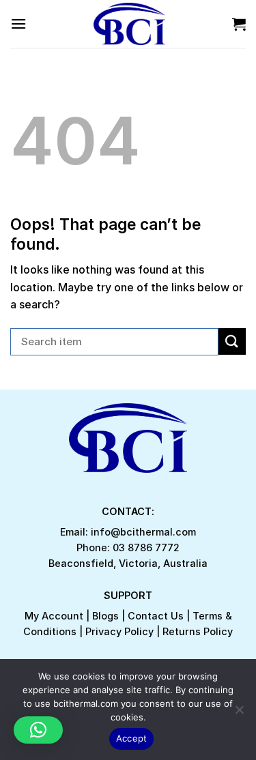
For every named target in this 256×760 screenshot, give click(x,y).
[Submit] (232, 341)
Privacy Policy (119, 631)
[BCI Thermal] (129, 24)
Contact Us (156, 616)
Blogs (105, 616)
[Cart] (239, 24)
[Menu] (18, 23)
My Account (54, 616)
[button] (38, 730)
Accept (131, 738)
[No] (239, 714)
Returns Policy (197, 631)
